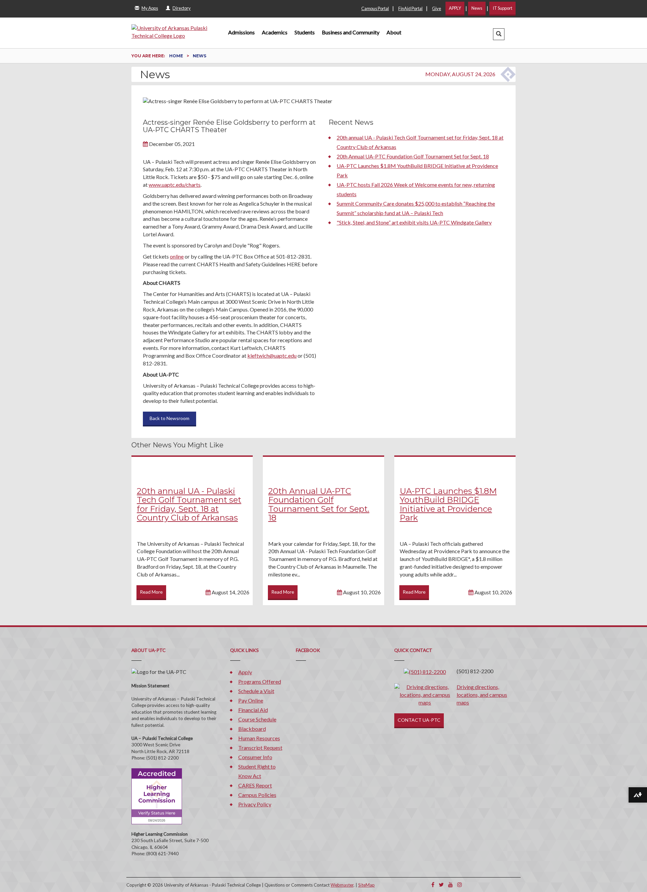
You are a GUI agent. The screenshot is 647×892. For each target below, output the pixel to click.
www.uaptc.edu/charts (175, 184)
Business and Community (350, 32)
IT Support (502, 8)
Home (176, 55)
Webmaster (342, 885)
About (394, 32)
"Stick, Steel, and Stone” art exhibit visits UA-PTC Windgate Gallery (414, 222)
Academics (274, 32)
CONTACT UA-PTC (419, 720)
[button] (498, 34)
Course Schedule (257, 719)
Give (436, 8)
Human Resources (259, 738)
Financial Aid (253, 710)
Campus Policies (257, 795)
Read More (151, 592)
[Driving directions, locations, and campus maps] (425, 694)
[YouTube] (450, 884)
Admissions (241, 32)
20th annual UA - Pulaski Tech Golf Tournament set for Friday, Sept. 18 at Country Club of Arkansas (189, 504)
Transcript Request (260, 747)
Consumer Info (255, 757)
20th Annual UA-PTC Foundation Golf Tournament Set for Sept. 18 (413, 156)
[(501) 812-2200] (425, 671)
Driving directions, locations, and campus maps (482, 695)
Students (305, 32)
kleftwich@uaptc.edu (272, 355)
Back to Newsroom (169, 418)
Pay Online (250, 700)
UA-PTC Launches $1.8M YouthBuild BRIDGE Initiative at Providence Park (448, 504)
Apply (245, 672)
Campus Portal (375, 8)
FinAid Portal (410, 8)
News (476, 8)
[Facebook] (432, 884)
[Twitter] (441, 884)
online (177, 256)
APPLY (455, 8)
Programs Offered (259, 681)
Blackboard (252, 728)
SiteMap (366, 885)
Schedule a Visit (256, 691)
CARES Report (255, 785)
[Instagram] (459, 884)
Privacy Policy (254, 804)
